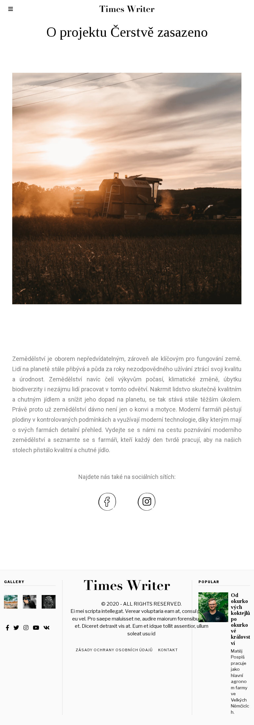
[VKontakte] (46, 628)
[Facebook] (7, 628)
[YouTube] (36, 628)
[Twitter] (16, 628)
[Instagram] (26, 628)
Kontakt (168, 650)
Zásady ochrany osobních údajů (114, 650)
